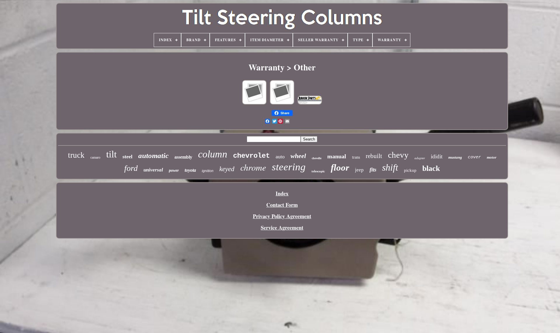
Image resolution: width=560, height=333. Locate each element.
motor (491, 157)
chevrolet (251, 156)
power (174, 170)
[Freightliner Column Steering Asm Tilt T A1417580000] (310, 103)
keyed (227, 169)
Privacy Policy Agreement (282, 216)
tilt (111, 154)
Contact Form (282, 205)
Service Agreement (282, 227)
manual (336, 156)
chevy (398, 154)
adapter (419, 158)
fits (373, 169)
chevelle (316, 158)
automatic (153, 155)
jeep (359, 170)
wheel (298, 155)
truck (76, 155)
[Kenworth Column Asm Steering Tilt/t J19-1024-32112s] (254, 103)
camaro (95, 157)
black (431, 168)
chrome (253, 167)
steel (127, 156)
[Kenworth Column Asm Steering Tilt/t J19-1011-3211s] (282, 103)
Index (282, 193)
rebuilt (374, 155)
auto (280, 156)
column (212, 154)
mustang (455, 157)
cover (474, 157)
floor (340, 167)
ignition (208, 171)
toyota (190, 170)
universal (153, 170)
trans (356, 157)
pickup (410, 170)
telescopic (318, 171)
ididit (436, 156)
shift (390, 167)
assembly (183, 157)
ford (131, 168)
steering (289, 167)
